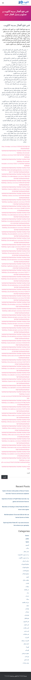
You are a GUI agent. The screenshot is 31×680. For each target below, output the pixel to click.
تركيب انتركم (26, 561)
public (27, 538)
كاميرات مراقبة (25, 640)
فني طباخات (26, 634)
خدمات (27, 596)
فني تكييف (26, 624)
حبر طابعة (26, 589)
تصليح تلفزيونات (25, 564)
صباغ (28, 605)
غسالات (27, 612)
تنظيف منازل (26, 580)
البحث (28, 473)
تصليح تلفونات (25, 567)
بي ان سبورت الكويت (24, 558)
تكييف (27, 577)
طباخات (27, 608)
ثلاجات (27, 583)
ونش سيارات (26, 663)
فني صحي (26, 631)
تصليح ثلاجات (26, 570)
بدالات (27, 548)
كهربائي (27, 650)
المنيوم (27, 545)
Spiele (27, 542)
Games (27, 535)
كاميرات (27, 637)
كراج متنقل (26, 643)
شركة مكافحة (25, 602)
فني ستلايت (26, 628)
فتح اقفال (26, 618)
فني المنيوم (26, 621)
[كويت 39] (23, 3)
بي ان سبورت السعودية (23, 554)
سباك (27, 599)
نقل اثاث (27, 656)
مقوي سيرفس (25, 653)
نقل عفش (26, 659)
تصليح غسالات (25, 573)
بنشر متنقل (26, 551)
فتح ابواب (26, 615)
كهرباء (27, 647)
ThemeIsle (7, 676)
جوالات (27, 586)
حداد (28, 593)
